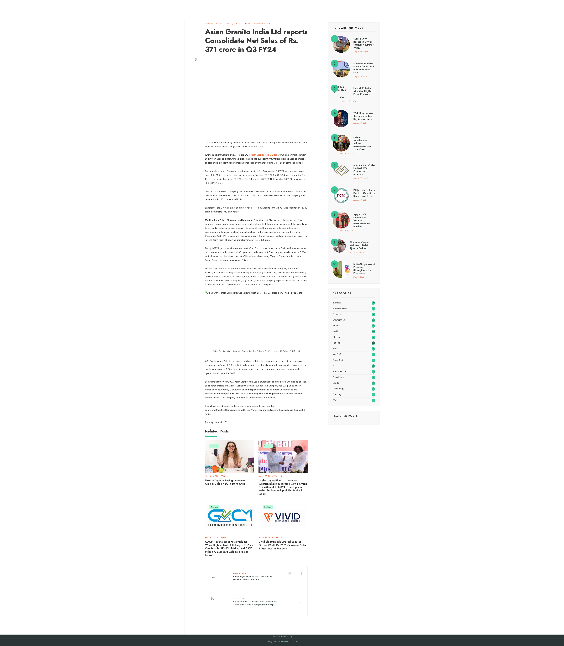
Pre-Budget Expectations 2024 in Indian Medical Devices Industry (253, 576)
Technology (338, 389)
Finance (336, 325)
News (335, 348)
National (336, 343)
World (335, 400)
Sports (336, 383)
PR (334, 366)
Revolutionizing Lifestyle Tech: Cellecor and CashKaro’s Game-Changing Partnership (255, 601)
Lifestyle (336, 337)
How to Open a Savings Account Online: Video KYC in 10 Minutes (225, 482)
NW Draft (337, 354)
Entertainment (339, 320)
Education (337, 314)
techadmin (218, 23)
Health (336, 331)
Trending (337, 394)
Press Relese (339, 377)
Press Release (339, 371)
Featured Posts (345, 416)
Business (257, 23)
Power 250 (338, 360)
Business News (340, 308)
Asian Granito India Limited (264, 154)
